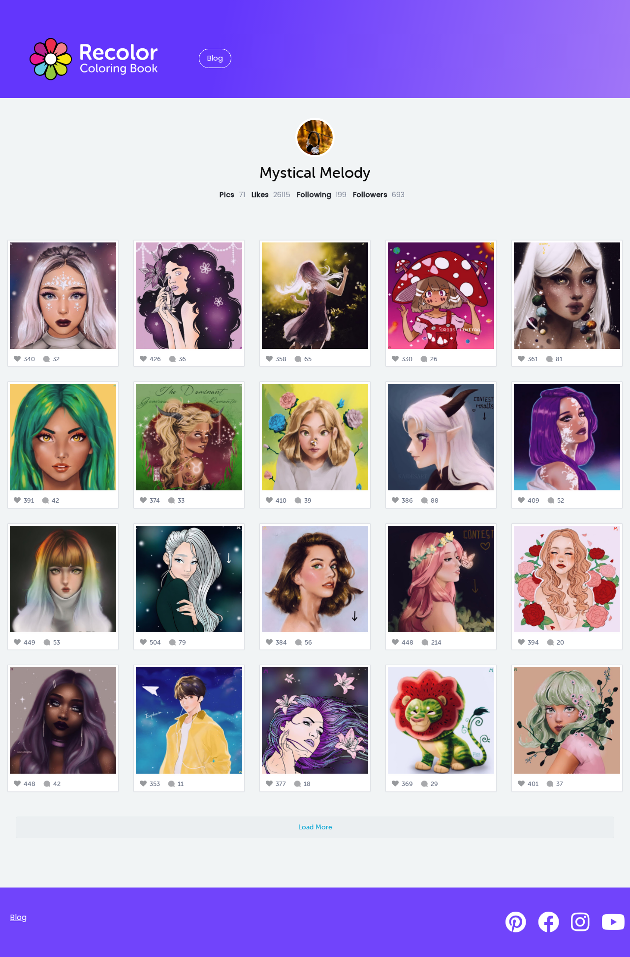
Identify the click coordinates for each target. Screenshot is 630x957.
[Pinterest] (515, 922)
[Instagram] (580, 922)
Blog (215, 58)
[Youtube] (613, 922)
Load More (315, 827)
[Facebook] (548, 922)
